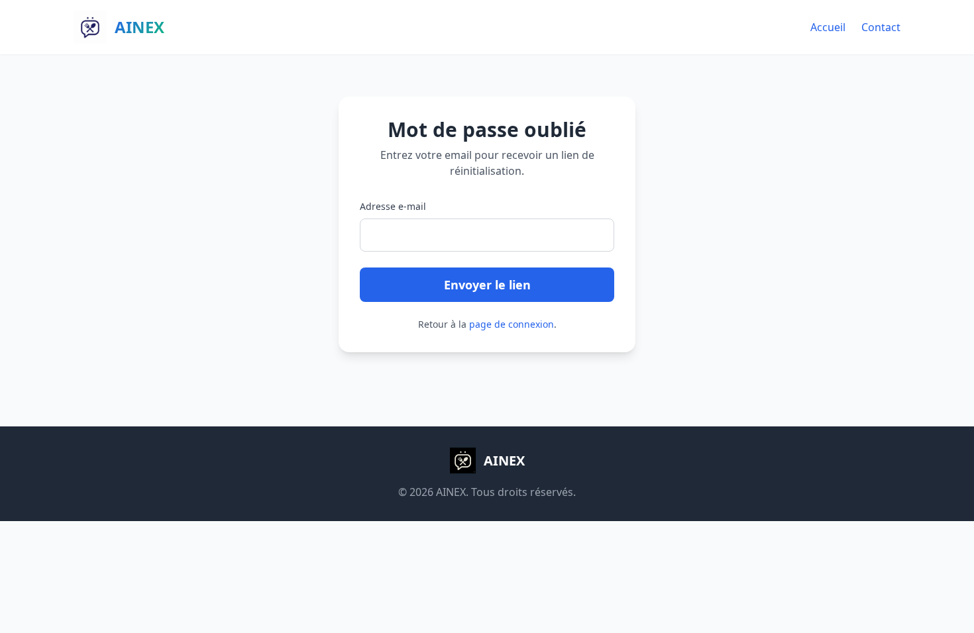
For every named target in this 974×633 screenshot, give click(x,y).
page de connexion (511, 324)
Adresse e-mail (393, 206)
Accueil (827, 27)
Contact (880, 27)
